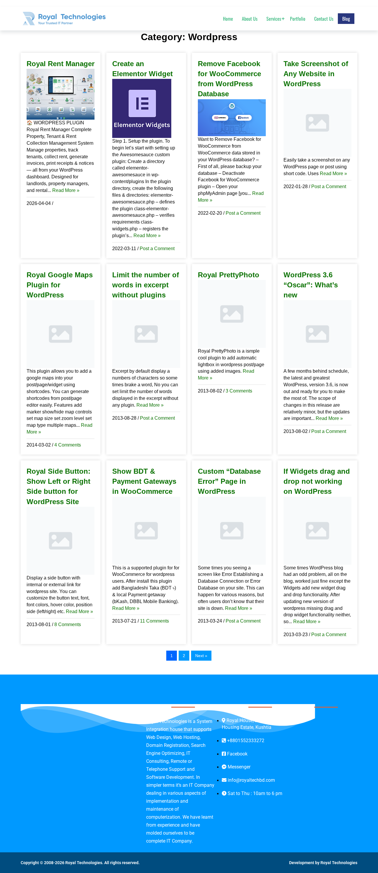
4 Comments (67, 444)
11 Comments (154, 620)
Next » (201, 655)
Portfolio (297, 18)
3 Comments (239, 390)
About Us (250, 18)
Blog (346, 18)
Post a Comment (157, 248)
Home (228, 18)
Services (273, 18)
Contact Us (323, 18)
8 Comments (67, 624)
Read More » (65, 190)
